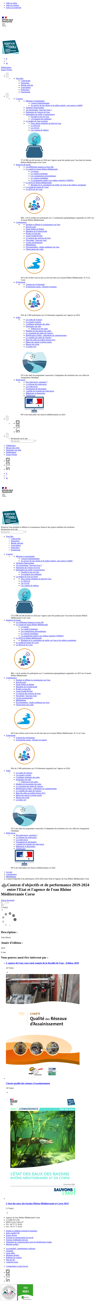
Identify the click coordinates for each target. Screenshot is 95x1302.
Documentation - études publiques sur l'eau (42, 247)
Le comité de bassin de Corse (37, 187)
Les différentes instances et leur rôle (40, 167)
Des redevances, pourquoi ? (36, 382)
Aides (18, 317)
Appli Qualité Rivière (34, 236)
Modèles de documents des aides (38, 331)
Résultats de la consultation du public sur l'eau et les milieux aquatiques (58, 185)
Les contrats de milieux (40, 130)
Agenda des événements (35, 284)
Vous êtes (19, 78)
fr (6, 59)
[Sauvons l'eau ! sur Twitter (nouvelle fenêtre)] (18, 423)
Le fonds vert (31, 347)
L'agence (19, 99)
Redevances (20, 380)
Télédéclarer (30, 395)
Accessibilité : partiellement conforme (20, 1248)
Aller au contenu (12, 5)
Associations (26, 87)
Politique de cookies (14, 1257)
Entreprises (25, 83)
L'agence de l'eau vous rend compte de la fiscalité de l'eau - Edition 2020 (42, 963)
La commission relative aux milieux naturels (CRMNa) (52, 180)
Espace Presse (6, 70)
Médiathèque (31, 245)
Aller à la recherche (13, 7)
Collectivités (25, 81)
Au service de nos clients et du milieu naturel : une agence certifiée (57, 105)
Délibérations (6, 67)
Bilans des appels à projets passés (39, 342)
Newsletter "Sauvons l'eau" (36, 240)
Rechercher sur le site (19, 438)
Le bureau (35, 171)
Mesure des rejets (32, 344)
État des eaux (31, 227)
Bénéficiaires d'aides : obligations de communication (46, 335)
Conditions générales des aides (38, 324)
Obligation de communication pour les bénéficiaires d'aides (29, 1242)
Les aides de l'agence (34, 320)
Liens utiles (10, 1253)
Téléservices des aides (39, 329)
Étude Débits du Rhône (35, 229)
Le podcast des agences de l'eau (38, 238)
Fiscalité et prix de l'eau (40, 117)
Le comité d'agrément (39, 174)
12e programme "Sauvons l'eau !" (39, 110)
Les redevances (32, 386)
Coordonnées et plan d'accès (17, 1266)
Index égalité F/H (13, 1233)
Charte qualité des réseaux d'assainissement (28, 1083)
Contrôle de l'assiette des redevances (40, 391)
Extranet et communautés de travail (19, 1237)
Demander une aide (33, 326)
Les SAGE (35, 128)
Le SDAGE (35, 126)
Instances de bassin (23, 165)
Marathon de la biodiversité (36, 231)
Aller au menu (11, 3)
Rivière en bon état (33, 233)
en (7, 63)
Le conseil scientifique (39, 178)
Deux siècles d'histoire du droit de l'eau (46, 123)
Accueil (9, 872)
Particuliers (25, 90)
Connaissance (21, 222)
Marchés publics (12, 1244)
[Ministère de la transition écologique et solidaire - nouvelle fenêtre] (7, 28)
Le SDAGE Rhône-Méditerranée (39, 183)
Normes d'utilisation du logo (17, 1240)
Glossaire (9, 1251)
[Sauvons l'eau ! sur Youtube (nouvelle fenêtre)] (18, 428)
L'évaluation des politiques (41, 119)
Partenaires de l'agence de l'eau (38, 112)
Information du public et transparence (40, 114)
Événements (20, 282)
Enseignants (25, 92)
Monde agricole (27, 85)
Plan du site (10, 1260)
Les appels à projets (33, 322)
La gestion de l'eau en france (37, 121)
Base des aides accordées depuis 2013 (40, 340)
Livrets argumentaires (34, 242)
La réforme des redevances (36, 384)
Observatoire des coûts (34, 249)
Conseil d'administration (40, 103)
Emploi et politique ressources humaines (21, 1231)
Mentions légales (12, 1255)
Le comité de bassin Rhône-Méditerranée (42, 169)
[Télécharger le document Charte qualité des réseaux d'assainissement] (7, 1093)
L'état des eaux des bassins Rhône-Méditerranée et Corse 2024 (37, 1203)
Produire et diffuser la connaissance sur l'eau (43, 224)
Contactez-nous (12, 1262)
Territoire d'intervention (35, 108)
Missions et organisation (35, 101)
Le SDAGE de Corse (34, 189)
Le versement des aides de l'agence (39, 333)
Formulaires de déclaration (36, 389)
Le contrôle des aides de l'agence (38, 338)
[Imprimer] (4, 888)
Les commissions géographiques (43, 176)
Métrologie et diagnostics (35, 393)
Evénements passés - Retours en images (41, 287)
